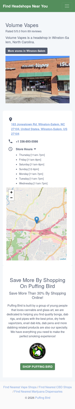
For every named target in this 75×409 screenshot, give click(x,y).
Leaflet (63, 258)
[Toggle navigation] (67, 6)
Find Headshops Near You (25, 6)
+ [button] (11, 192)
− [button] (11, 197)
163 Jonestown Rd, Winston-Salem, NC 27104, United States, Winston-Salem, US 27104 (39, 129)
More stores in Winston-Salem (26, 51)
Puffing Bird (42, 397)
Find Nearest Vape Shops (20, 387)
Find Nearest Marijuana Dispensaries (38, 391)
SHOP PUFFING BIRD (38, 366)
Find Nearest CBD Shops (55, 387)
